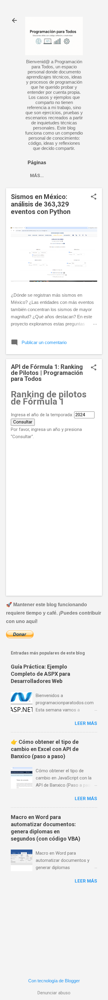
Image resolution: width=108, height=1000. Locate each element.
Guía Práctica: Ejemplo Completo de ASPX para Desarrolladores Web (40, 673)
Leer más (86, 723)
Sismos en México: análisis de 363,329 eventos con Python (40, 204)
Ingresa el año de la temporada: (42, 414)
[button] (93, 197)
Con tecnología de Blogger (54, 980)
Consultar (22, 422)
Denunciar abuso (54, 993)
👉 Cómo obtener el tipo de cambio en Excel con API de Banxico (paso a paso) (45, 749)
